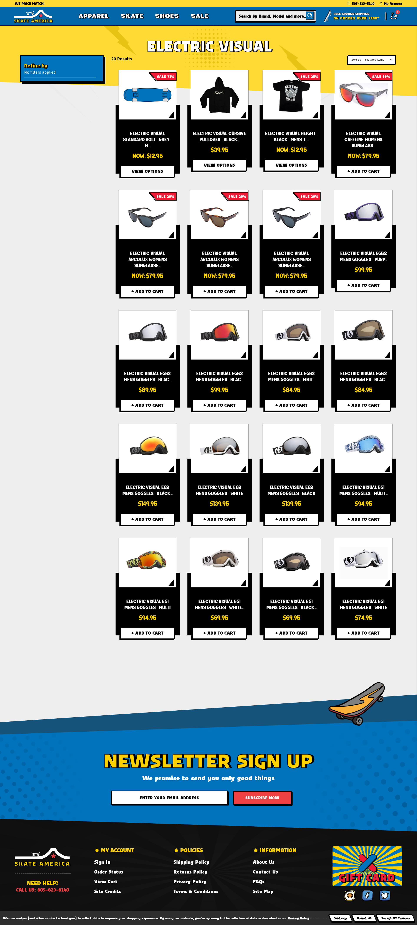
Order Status (108, 871)
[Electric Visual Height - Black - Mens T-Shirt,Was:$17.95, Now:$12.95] (291, 95)
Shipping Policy (191, 862)
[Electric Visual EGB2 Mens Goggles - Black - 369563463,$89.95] (147, 335)
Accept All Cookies (395, 917)
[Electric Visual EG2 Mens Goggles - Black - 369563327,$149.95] (147, 449)
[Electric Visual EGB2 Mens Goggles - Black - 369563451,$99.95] (219, 335)
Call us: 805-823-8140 (42, 889)
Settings (340, 917)
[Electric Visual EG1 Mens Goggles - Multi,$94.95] (147, 563)
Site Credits (107, 891)
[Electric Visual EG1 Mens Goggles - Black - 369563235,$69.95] (291, 563)
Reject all (364, 917)
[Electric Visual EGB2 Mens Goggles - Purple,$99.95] (363, 215)
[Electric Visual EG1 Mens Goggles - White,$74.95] (363, 563)
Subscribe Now (262, 798)
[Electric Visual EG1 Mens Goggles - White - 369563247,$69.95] (219, 563)
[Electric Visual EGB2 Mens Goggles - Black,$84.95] (363, 335)
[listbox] (379, 60)
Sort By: (356, 59)
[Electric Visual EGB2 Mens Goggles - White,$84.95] (291, 335)
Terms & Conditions (196, 891)
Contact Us (265, 871)
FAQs (259, 881)
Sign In (102, 862)
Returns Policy (190, 871)
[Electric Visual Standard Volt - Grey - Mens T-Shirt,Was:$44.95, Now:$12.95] (147, 95)
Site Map (263, 891)
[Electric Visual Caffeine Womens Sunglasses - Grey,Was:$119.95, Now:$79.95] (363, 95)
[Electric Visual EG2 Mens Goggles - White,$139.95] (219, 449)
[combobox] (275, 16)
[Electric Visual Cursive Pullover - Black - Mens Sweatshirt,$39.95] (219, 95)
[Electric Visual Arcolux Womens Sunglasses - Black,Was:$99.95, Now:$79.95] (291, 215)
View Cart (105, 881)
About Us (264, 862)
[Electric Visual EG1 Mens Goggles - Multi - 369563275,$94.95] (363, 449)
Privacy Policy (190, 881)
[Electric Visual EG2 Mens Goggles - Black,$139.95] (291, 449)
